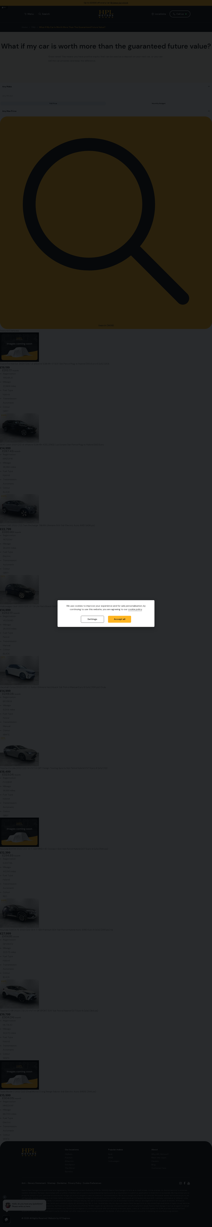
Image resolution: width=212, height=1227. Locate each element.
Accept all (119, 619)
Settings (92, 619)
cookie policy (135, 609)
